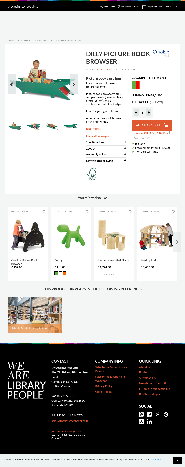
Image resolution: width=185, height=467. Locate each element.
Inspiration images (97, 136)
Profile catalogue (149, 394)
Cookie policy (103, 391)
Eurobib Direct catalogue (154, 388)
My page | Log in (107, 6)
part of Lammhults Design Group (66, 431)
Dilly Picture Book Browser (67, 40)
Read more (156, 459)
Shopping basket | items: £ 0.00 (162, 6)
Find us (143, 372)
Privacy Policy (104, 386)
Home (11, 40)
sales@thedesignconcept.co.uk (70, 420)
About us (144, 367)
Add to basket (148, 125)
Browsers (41, 40)
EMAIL (164, 132)
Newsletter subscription (154, 383)
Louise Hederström (106, 69)
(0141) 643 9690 (144, 132)
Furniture (24, 40)
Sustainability (147, 377)
